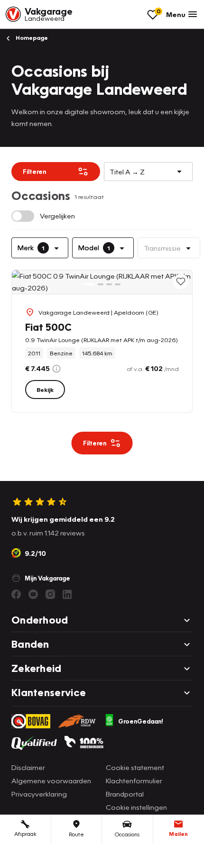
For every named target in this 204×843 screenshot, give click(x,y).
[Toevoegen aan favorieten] (180, 281)
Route (76, 834)
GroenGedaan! (140, 721)
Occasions (127, 834)
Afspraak (25, 833)
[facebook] (16, 594)
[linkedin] (67, 594)
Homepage (31, 38)
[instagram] (50, 594)
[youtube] (33, 594)
